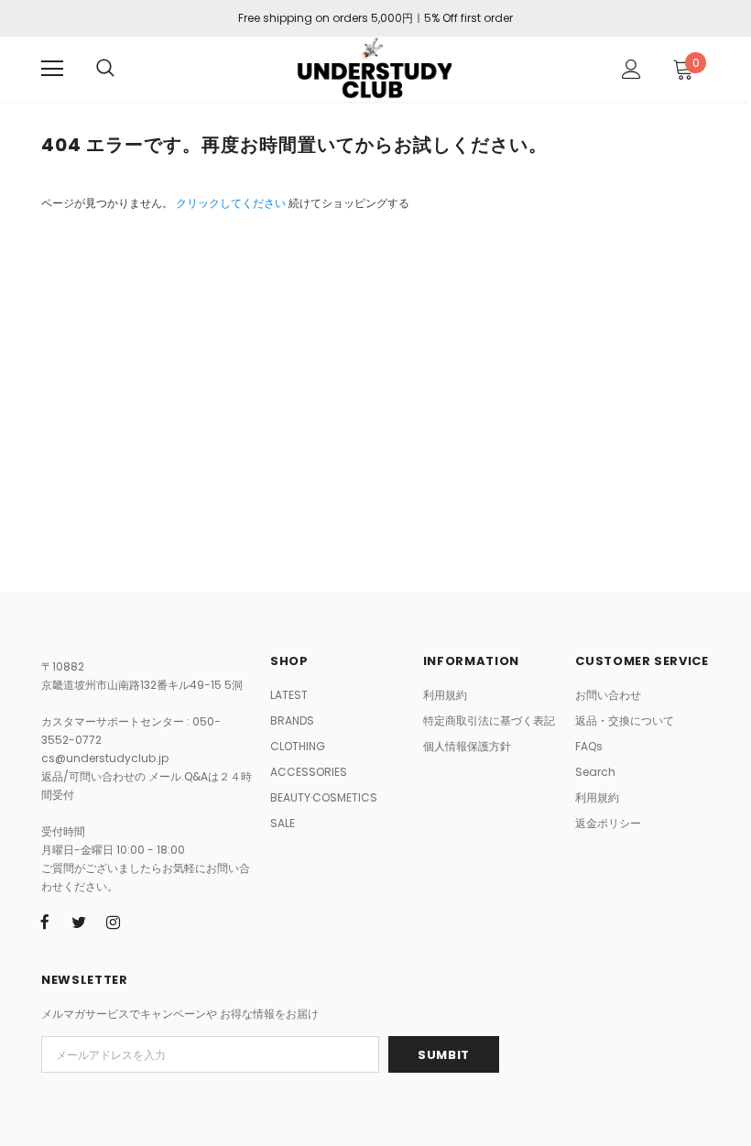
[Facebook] (44, 921)
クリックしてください (232, 203)
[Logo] (373, 68)
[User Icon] (631, 69)
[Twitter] (78, 921)
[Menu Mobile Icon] (52, 69)
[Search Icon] (105, 69)
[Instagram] (112, 921)
